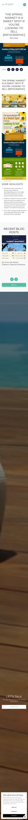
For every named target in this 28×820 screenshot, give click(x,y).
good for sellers (19, 195)
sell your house (8, 190)
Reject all (14, 807)
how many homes (9, 192)
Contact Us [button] (14, 707)
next (16, 279)
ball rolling (17, 214)
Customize (14, 811)
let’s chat (6, 214)
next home (7, 202)
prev (12, 279)
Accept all (14, 815)
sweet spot (10, 212)
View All (14, 285)
